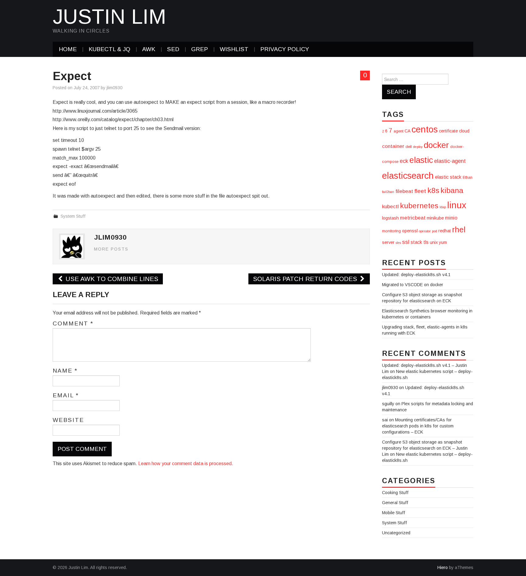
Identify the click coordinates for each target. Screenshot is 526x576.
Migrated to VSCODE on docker (412, 284)
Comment (73, 324)
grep (199, 49)
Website (68, 420)
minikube (435, 218)
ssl (405, 242)
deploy (418, 147)
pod (434, 231)
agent (398, 131)
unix (434, 242)
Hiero (442, 567)
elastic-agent (450, 161)
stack (416, 242)
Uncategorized (396, 532)
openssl (410, 230)
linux (456, 205)
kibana (451, 190)
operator (425, 231)
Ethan (467, 177)
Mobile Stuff (393, 512)
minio (451, 218)
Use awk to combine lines (111, 278)
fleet (420, 191)
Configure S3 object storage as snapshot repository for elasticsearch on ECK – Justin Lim (425, 448)
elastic (421, 160)
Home (68, 49)
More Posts (111, 249)
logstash (390, 218)
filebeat (404, 191)
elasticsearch (408, 175)
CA (407, 130)
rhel (458, 229)
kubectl (390, 206)
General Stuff (395, 502)
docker (436, 145)
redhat (444, 230)
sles (398, 242)
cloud (464, 130)
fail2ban (388, 192)
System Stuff (73, 216)
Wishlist (234, 49)
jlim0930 (114, 87)
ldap (443, 207)
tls (426, 242)
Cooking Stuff (395, 492)
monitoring (391, 231)
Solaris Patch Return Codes (306, 278)
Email (66, 395)
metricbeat (413, 218)
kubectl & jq (109, 49)
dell (408, 147)
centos (425, 129)
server (388, 242)
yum (443, 242)
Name (65, 371)
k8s (433, 190)
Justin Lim (109, 16)
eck (404, 161)
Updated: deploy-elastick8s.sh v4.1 (416, 274)
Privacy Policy (284, 49)
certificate (448, 130)
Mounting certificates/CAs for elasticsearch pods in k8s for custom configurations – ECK (418, 425)
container (393, 146)
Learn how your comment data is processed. (185, 463)
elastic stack (448, 177)
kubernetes (419, 206)
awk (148, 49)
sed (173, 49)
